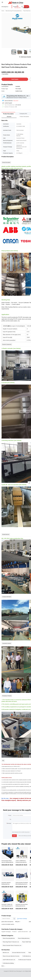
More (3, 966)
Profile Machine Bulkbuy (8, 963)
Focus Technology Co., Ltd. (19, 971)
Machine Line (6, 952)
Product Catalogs (23, 918)
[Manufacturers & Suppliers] (15, 2)
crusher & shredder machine (8, 924)
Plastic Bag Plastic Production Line (11, 942)
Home (3, 10)
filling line (17, 921)
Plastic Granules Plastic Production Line (12, 945)
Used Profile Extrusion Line (9, 959)
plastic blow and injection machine (9, 921)
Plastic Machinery (26, 10)
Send (14, 835)
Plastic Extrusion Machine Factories (11, 956)
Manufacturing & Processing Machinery (14, 10)
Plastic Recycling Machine (9, 938)
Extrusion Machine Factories (18, 952)
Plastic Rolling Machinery (24, 938)
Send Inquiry (14, 79)
